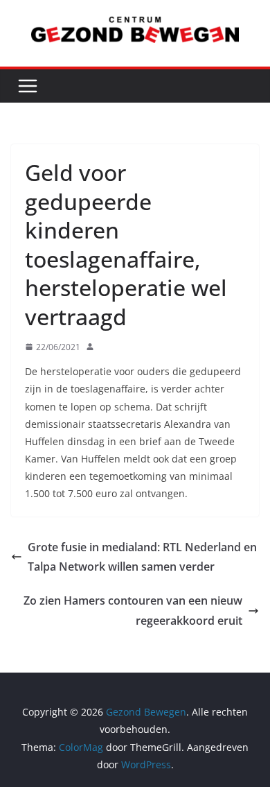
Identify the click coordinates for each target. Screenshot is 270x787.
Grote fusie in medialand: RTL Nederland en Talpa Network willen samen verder (142, 557)
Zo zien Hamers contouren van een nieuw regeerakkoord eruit (133, 610)
